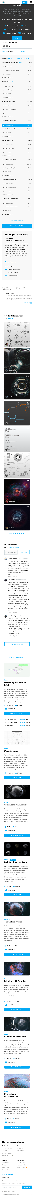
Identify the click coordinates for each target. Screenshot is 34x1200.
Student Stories (21, 1148)
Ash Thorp (28, 19)
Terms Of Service (7, 1170)
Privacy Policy (6, 1167)
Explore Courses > (7, 1174)
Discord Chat (21, 1162)
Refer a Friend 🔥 (22, 1167)
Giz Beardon (12, 579)
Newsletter (20, 1150)
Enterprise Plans (7, 1155)
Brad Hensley (12, 616)
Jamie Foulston (12, 558)
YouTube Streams (7, 1153)
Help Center (5, 1162)
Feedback (5, 1165)
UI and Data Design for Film (14, 240)
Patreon (4, 1150)
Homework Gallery (22, 1165)
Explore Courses (7, 1148)
